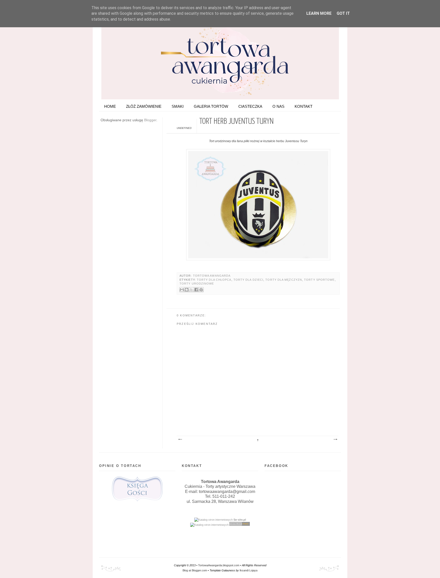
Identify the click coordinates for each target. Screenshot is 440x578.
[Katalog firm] (239, 524)
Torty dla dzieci (248, 279)
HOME (110, 106)
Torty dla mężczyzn (283, 279)
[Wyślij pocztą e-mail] (181, 289)
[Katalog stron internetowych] (213, 519)
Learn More (319, 13)
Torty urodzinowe (197, 283)
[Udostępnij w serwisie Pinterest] (201, 289)
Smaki (178, 106)
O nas (278, 106)
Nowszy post (180, 439)
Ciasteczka (250, 106)
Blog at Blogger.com (195, 570)
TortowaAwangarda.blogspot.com (218, 565)
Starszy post (335, 439)
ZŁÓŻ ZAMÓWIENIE (143, 106)
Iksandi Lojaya (248, 570)
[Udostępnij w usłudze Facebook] (196, 289)
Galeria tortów (211, 106)
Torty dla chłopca (214, 279)
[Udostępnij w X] (191, 289)
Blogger (150, 120)
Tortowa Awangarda (212, 275)
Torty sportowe (319, 279)
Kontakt (303, 106)
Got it (343, 13)
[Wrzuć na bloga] (186, 289)
